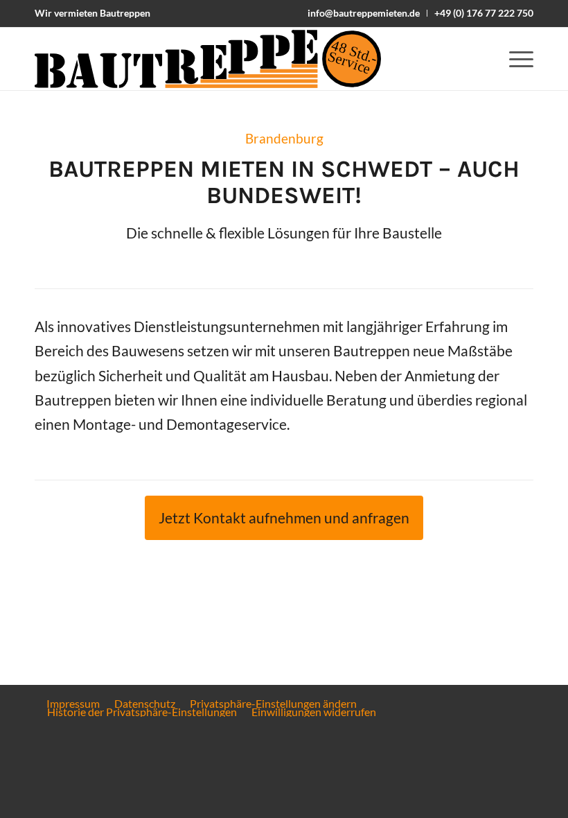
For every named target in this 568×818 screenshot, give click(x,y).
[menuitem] (364, 13)
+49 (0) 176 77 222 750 (483, 13)
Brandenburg (284, 138)
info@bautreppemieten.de (364, 13)
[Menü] (514, 59)
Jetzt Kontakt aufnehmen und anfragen (284, 518)
